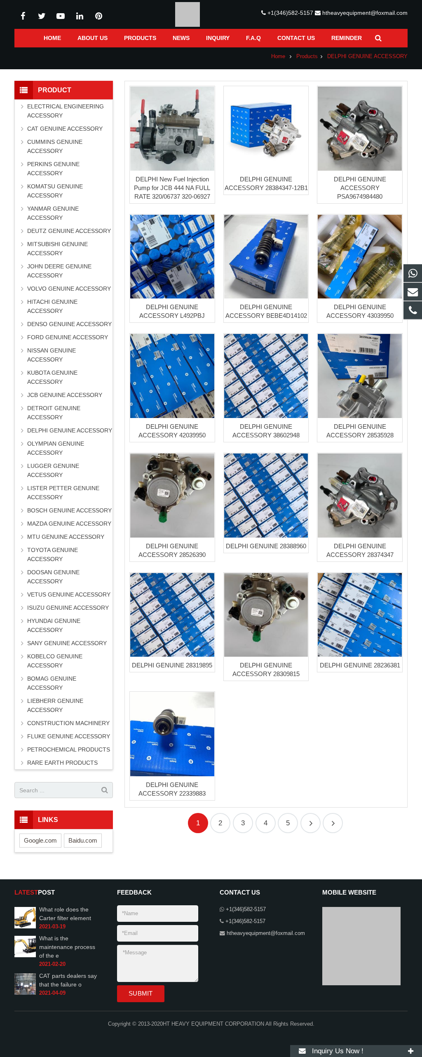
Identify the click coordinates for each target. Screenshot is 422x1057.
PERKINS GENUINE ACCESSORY (53, 168)
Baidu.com (82, 840)
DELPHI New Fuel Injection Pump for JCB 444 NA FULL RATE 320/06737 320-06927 (172, 188)
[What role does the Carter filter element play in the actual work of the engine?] (25, 927)
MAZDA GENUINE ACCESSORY (69, 523)
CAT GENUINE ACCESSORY (65, 128)
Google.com (40, 840)
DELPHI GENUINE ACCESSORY (69, 430)
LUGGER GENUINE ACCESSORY (53, 470)
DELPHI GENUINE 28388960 (266, 546)
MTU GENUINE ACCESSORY (65, 536)
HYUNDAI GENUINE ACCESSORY (53, 625)
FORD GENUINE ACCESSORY (67, 337)
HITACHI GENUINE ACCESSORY (52, 306)
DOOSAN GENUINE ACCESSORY (53, 577)
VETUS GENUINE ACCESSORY (68, 594)
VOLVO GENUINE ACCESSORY (69, 288)
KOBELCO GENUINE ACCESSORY (54, 661)
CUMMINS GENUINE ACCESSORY (54, 146)
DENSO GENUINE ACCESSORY (69, 324)
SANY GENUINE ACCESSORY (67, 643)
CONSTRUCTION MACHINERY (68, 723)
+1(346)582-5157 (290, 12)
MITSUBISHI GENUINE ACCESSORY (57, 248)
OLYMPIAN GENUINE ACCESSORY (55, 448)
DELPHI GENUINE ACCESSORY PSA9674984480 (360, 188)
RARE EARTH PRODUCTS (62, 762)
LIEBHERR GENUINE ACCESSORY (55, 705)
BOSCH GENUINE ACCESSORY (69, 510)
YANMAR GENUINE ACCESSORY (53, 213)
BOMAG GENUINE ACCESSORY (51, 683)
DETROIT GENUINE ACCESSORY (53, 412)
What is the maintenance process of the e (67, 947)
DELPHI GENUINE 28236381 (360, 665)
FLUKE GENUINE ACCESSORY (68, 736)
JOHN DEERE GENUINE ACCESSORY (59, 271)
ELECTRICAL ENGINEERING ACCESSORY (65, 111)
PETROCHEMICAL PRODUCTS (68, 749)
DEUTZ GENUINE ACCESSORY (69, 231)
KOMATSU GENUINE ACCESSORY (55, 191)
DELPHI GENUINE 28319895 (172, 665)
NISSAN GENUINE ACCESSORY (51, 355)
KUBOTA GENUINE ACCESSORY (52, 377)
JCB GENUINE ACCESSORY (64, 395)
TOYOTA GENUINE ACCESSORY (52, 554)
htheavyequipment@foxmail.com (365, 12)
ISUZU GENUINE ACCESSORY (68, 607)
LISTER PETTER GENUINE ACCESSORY (63, 492)
